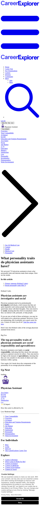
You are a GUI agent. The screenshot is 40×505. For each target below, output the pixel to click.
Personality (9, 432)
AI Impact (8, 420)
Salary (7, 424)
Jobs (10, 80)
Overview (8, 418)
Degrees (8, 75)
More (7, 78)
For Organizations (11, 71)
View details (5, 129)
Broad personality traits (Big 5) (15, 285)
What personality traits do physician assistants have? (18, 262)
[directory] (20, 282)
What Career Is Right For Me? (15, 462)
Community (9, 77)
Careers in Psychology (12, 467)
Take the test (7, 123)
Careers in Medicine (12, 465)
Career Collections (11, 460)
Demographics (10, 434)
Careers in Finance (11, 464)
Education (8, 428)
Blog (11, 82)
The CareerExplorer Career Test (16, 451)
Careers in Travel (11, 469)
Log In (3, 121)
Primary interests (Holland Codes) (16, 283)
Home (7, 67)
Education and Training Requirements (18, 422)
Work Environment (11, 436)
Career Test (9, 69)
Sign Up (8, 449)
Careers (7, 73)
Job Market (9, 426)
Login (7, 447)
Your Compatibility (11, 416)
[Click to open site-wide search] (22, 117)
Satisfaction (9, 430)
